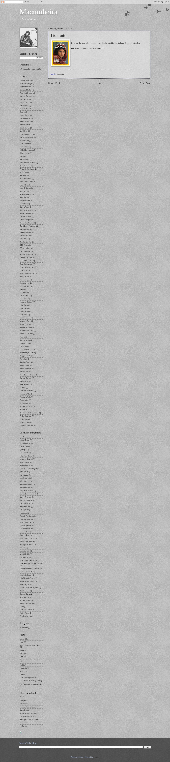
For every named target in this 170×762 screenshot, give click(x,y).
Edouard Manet (25, 507)
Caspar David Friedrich (28, 494)
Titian (22, 607)
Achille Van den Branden (28, 713)
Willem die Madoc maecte (29, 413)
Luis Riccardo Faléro (27, 578)
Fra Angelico (24, 510)
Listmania (60, 74)
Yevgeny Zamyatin (26, 426)
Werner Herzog (25, 118)
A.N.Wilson (24, 175)
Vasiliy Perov (24, 613)
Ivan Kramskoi (25, 437)
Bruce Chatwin (25, 125)
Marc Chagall (24, 462)
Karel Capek (24, 147)
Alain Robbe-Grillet (26, 182)
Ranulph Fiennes (26, 362)
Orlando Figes (25, 343)
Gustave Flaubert (26, 90)
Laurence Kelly (25, 321)
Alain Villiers (24, 185)
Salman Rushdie (25, 378)
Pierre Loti (23, 359)
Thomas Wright (25, 397)
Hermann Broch (25, 286)
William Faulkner (26, 416)
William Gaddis (25, 419)
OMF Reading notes (27, 678)
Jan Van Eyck (25, 557)
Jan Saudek (24, 453)
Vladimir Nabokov (26, 406)
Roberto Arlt (24, 372)
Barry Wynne (24, 207)
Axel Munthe (24, 204)
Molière (22, 337)
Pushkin (23, 156)
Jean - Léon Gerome (27, 560)
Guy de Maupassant (27, 273)
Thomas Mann (25, 80)
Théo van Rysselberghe (28, 469)
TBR (21, 674)
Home (100, 83)
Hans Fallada (24, 277)
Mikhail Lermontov (26, 150)
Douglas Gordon (25, 242)
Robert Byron (24, 365)
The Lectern (24, 723)
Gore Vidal (23, 270)
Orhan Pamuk (25, 153)
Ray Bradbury (24, 159)
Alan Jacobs (24, 191)
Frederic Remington (27, 516)
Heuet (22, 289)
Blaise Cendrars (25, 213)
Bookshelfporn (25, 710)
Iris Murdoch (24, 141)
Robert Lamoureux (26, 604)
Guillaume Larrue (26, 529)
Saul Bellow (24, 381)
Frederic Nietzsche (26, 254)
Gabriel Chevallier (26, 261)
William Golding (25, 84)
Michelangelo (24, 584)
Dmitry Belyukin (25, 497)
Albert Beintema (25, 194)
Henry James (24, 283)
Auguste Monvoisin (26, 491)
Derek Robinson (25, 232)
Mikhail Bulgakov (26, 87)
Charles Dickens (25, 216)
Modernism (24, 628)
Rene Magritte (25, 597)
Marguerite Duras (26, 327)
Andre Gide (24, 197)
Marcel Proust (25, 324)
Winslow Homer (25, 616)
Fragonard (23, 513)
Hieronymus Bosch (26, 545)
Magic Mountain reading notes (30, 645)
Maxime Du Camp (26, 334)
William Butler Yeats (27, 169)
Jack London (24, 144)
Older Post (145, 83)
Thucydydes (24, 400)
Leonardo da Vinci (26, 459)
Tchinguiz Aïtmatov (26, 391)
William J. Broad (25, 422)
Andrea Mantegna (26, 484)
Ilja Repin (23, 450)
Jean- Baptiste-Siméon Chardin (31, 564)
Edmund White (25, 251)
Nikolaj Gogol (24, 102)
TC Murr (23, 388)
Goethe (22, 112)
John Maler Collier (26, 456)
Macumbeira (39, 11)
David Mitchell (25, 229)
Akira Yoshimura (25, 179)
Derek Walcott (25, 236)
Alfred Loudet (24, 481)
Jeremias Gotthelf (26, 302)
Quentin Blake (25, 594)
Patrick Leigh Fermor (27, 353)
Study (22, 657)
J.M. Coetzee (24, 296)
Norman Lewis (25, 340)
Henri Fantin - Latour (27, 538)
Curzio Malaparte (26, 220)
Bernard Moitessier (26, 210)
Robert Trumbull (25, 368)
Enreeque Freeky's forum (29, 720)
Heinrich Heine (25, 280)
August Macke (25, 487)
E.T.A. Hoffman (25, 248)
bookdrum (23, 726)
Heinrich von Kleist (26, 137)
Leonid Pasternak (26, 572)
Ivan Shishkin (24, 554)
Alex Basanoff (25, 478)
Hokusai (23, 548)
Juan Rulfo (23, 315)
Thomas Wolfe (25, 394)
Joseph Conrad (25, 311)
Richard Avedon (25, 600)
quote (22, 650)
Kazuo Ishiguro (25, 318)
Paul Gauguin (24, 591)
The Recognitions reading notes (31, 684)
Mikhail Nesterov (26, 465)
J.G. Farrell (24, 293)
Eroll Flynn (23, 131)
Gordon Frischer (25, 522)
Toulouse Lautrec (26, 610)
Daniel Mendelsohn (26, 223)
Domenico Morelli (26, 500)
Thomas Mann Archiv (27, 707)
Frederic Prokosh (26, 258)
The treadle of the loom (28, 716)
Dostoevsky (24, 99)
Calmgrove (23, 701)
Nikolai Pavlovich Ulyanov (29, 588)
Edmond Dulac (25, 503)
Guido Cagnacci (25, 526)
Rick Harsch (24, 106)
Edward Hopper (25, 446)
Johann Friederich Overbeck (30, 569)
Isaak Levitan (24, 551)
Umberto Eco (24, 109)
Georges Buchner (26, 134)
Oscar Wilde (24, 346)
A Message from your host (29, 69)
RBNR (22, 671)
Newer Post (54, 83)
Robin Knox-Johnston (27, 375)
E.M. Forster (24, 245)
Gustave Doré (25, 532)
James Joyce (24, 115)
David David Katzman (27, 226)
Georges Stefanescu (27, 267)
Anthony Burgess (26, 96)
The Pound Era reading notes (30, 681)
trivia (21, 642)
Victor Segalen (25, 166)
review (22, 639)
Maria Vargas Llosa (26, 331)
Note (21, 653)
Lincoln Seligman (26, 575)
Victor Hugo (24, 403)
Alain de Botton (25, 188)
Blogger (96, 757)
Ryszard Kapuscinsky (27, 163)
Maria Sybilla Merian (27, 581)
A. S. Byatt (24, 172)
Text (21, 665)
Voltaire (22, 410)
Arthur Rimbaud (25, 121)
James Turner (25, 440)
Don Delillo (23, 239)
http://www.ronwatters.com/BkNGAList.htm (88, 48)
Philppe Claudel (25, 356)
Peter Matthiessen (26, 93)
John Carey (24, 305)
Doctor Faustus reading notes (30, 660)
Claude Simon (25, 128)
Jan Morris (23, 299)
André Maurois (25, 201)
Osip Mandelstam (26, 349)
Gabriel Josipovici (26, 264)
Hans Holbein (24, 535)
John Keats (24, 308)
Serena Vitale (24, 384)
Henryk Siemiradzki (27, 541)
